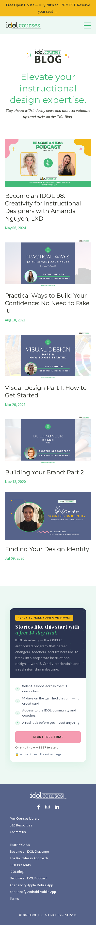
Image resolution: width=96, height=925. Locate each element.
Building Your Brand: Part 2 (44, 472)
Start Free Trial (48, 737)
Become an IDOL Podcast (28, 878)
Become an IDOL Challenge (29, 851)
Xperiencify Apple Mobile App (31, 885)
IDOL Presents (20, 865)
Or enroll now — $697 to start (36, 747)
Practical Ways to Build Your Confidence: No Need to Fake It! (47, 303)
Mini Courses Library (24, 818)
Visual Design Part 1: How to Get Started (46, 391)
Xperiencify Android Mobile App (33, 891)
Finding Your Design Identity (47, 549)
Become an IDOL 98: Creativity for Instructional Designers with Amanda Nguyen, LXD (43, 207)
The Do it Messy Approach (29, 858)
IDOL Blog (17, 871)
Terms (14, 898)
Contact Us (18, 832)
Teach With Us (20, 844)
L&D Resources (21, 825)
